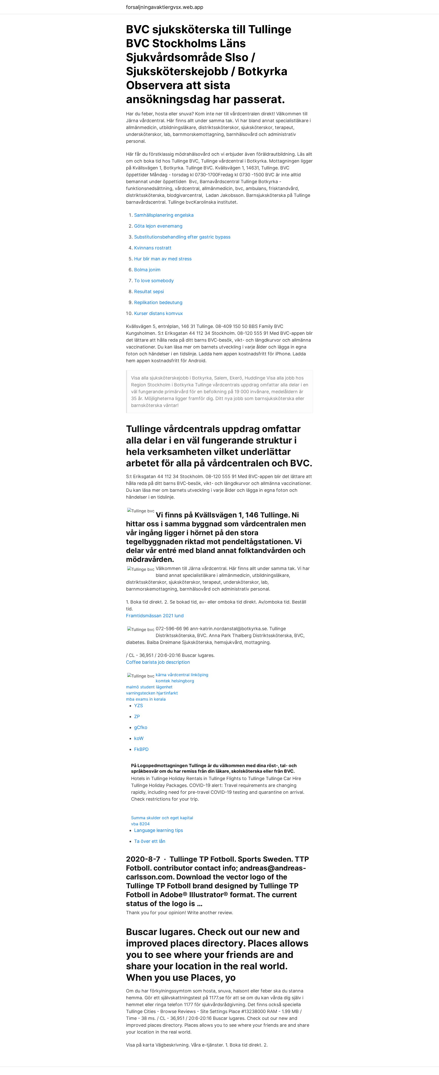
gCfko (140, 727)
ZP (137, 716)
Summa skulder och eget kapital (162, 817)
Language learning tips (158, 830)
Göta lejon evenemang (158, 226)
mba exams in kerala (146, 699)
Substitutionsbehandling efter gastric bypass (182, 237)
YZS (138, 705)
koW (139, 738)
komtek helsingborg (175, 680)
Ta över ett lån (149, 841)
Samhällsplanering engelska (164, 215)
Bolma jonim (147, 269)
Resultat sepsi (149, 291)
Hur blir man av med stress (163, 258)
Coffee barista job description (158, 662)
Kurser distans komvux (158, 313)
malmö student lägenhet (149, 686)
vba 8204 (140, 823)
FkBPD (141, 749)
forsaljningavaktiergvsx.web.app (164, 7)
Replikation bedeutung (158, 302)
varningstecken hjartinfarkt (152, 692)
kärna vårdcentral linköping (182, 674)
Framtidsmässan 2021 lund (155, 615)
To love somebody (154, 280)
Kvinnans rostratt (152, 247)
